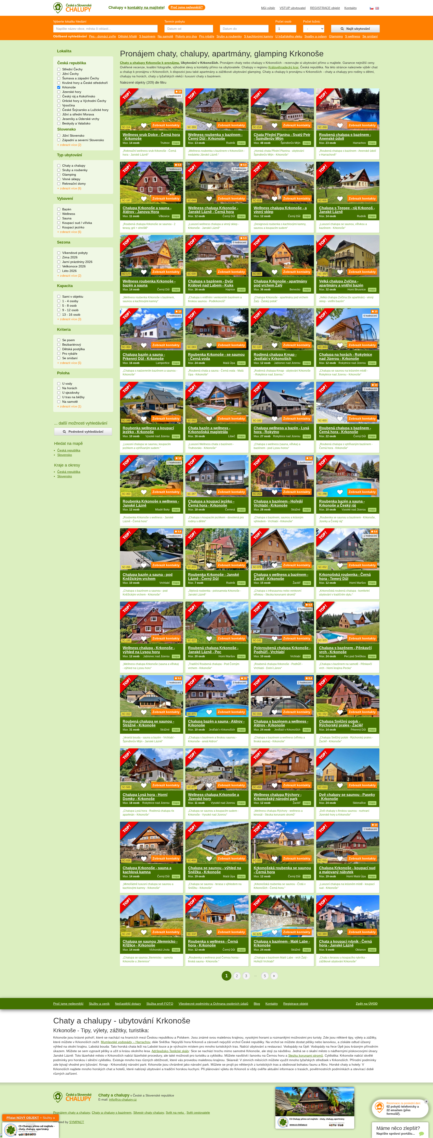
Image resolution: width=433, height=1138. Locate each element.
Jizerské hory (71, 92)
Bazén (66, 209)
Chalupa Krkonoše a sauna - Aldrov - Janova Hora (147, 210)
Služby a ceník (99, 1003)
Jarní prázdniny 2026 (77, 262)
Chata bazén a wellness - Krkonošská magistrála (209, 430)
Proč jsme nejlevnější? (187, 7)
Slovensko (64, 455)
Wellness (68, 214)
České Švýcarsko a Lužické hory (85, 110)
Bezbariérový (71, 344)
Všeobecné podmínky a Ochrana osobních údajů (213, 1003)
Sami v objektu (72, 296)
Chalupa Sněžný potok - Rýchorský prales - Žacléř (341, 723)
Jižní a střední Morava (78, 114)
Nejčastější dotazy (128, 1003)
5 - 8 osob (69, 305)
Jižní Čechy (70, 74)
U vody (67, 383)
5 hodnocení (239, 242)
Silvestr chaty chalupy (148, 1112)
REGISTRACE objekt (325, 8)
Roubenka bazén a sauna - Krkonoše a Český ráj (342, 503)
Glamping (336, 36)
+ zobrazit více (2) (69, 145)
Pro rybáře (206, 36)
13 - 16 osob (71, 314)
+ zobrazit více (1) (69, 406)
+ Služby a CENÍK (31, 1118)
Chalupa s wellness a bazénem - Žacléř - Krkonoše (281, 577)
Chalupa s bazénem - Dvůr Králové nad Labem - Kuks (210, 283)
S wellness (352, 36)
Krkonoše (69, 87)
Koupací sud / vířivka (77, 223)
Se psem (68, 340)
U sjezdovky (70, 392)
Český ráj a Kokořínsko (78, 96)
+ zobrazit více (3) (69, 319)
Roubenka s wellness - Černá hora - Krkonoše (213, 943)
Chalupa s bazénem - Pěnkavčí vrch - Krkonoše (345, 650)
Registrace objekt (295, 1003)
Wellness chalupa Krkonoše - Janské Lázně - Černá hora (213, 210)
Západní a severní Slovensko (83, 140)
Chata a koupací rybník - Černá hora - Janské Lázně (345, 943)
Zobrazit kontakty (166, 125)
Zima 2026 (70, 257)
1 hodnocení (174, 95)
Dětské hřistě (127, 36)
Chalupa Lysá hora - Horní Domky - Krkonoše (145, 797)
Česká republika (68, 450)
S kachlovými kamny (258, 36)
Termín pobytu (174, 21)
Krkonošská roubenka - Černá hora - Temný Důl (345, 577)
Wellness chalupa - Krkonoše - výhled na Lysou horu (149, 650)
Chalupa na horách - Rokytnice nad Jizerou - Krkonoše (345, 357)
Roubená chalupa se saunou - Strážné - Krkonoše (148, 723)
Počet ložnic (311, 21)
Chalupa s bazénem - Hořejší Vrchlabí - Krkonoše (278, 503)
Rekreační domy (74, 183)
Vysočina (68, 105)
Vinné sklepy (71, 179)
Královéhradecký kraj (283, 67)
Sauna (66, 218)
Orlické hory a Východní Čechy (84, 101)
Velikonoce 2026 (74, 266)
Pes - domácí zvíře (102, 36)
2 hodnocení (174, 535)
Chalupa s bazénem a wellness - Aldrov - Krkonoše (281, 723)
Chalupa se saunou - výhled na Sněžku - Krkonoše (214, 870)
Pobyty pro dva (186, 36)
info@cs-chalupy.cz (123, 1099)
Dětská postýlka (73, 349)
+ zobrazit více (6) (69, 188)
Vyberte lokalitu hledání (69, 21)
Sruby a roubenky (229, 36)
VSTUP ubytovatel (293, 8)
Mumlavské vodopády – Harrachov (125, 1042)
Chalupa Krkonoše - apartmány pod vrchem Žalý (280, 283)
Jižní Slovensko (73, 135)
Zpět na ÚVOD (367, 1003)
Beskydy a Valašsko (76, 123)
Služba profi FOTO (159, 1003)
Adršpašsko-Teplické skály (170, 1051)
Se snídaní (370, 36)
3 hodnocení (239, 169)
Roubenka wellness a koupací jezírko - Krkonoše (148, 430)
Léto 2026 (69, 271)
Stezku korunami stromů (305, 1055)
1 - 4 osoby (70, 301)
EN (377, 8)
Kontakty (350, 8)
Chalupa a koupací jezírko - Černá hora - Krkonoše (211, 503)
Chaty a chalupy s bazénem (111, 1112)
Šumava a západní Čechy (80, 78)
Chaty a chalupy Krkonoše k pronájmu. (150, 62)
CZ (372, 8)
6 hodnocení (370, 315)
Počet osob (283, 21)
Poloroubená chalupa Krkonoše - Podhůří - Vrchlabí (282, 650)
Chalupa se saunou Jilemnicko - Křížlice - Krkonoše (150, 943)
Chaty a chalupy (73, 165)
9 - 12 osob (70, 310)
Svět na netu (175, 1112)
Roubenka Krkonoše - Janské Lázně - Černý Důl (213, 577)
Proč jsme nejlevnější (68, 1003)
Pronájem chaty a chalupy (71, 1112)
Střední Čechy (72, 69)
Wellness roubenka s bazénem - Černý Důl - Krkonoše (215, 137)
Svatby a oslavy (315, 36)
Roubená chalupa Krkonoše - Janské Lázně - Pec (213, 650)
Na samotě (165, 36)
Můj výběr (268, 8)
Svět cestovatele (198, 1112)
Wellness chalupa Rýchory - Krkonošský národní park (278, 797)
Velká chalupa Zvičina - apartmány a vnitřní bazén (341, 283)
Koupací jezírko (73, 227)
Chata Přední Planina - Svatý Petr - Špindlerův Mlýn (282, 137)
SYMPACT (76, 1122)
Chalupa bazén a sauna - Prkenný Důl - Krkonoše (144, 357)
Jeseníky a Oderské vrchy (80, 119)
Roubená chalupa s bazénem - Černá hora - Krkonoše (345, 430)
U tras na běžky (73, 397)
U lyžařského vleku (288, 36)
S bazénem (147, 36)
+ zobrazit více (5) (69, 363)
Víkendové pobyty (75, 253)
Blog (257, 1003)
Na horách (69, 388)
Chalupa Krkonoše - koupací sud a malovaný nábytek (347, 870)
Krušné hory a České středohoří (85, 83)
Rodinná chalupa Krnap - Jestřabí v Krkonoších (275, 357)
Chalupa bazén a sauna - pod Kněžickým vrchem (148, 577)
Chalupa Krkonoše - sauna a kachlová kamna (147, 870)
